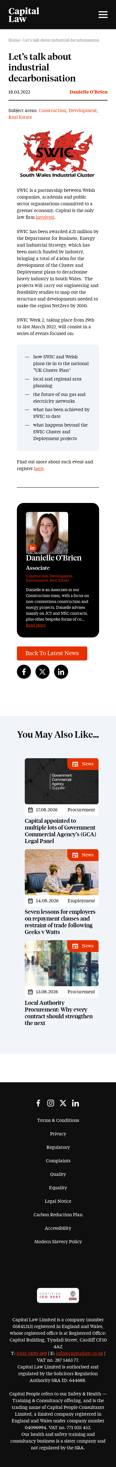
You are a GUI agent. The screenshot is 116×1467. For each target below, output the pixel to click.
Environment (37, 580)
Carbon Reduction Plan (58, 1215)
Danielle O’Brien (89, 92)
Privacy (58, 1134)
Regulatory (58, 1147)
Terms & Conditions (58, 1120)
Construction (52, 110)
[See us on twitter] (63, 1103)
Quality (58, 1174)
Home (14, 40)
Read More (36, 625)
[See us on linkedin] (75, 1103)
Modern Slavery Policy (58, 1242)
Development (83, 110)
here (38, 468)
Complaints (58, 1161)
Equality (58, 1188)
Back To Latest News (52, 653)
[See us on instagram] (51, 1103)
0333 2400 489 (32, 1353)
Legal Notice (58, 1201)
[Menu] (103, 14)
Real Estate (20, 117)
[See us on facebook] (38, 1103)
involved (45, 217)
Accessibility (58, 1228)
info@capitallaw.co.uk (79, 1353)
